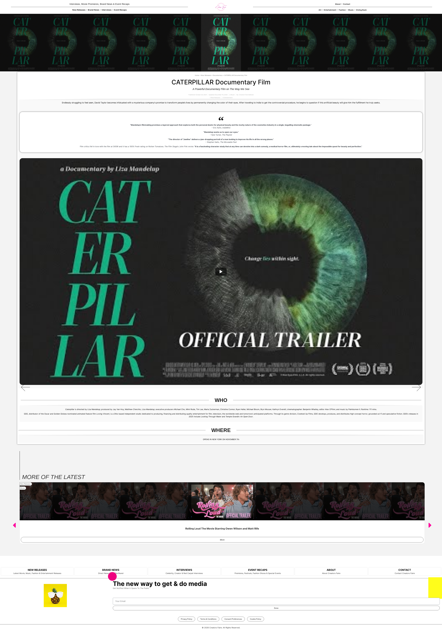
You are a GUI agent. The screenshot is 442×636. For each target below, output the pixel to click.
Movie (22, 488)
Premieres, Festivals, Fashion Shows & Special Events (258, 573)
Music (351, 10)
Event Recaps (120, 10)
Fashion (342, 10)
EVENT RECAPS (257, 569)
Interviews (106, 10)
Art (320, 10)
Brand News (93, 10)
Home (197, 75)
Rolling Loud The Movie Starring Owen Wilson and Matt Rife (222, 528)
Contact (346, 4)
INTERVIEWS (184, 569)
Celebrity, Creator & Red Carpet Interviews (184, 573)
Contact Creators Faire (405, 573)
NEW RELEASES (37, 569)
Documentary (217, 75)
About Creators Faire (331, 573)
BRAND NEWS (110, 569)
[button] (26, 387)
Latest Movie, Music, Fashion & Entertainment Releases (37, 573)
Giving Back (361, 10)
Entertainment (330, 10)
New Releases (78, 10)
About (338, 4)
